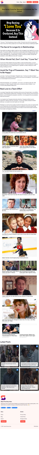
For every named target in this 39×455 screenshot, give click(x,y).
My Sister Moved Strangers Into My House (9, 364)
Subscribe (35, 2)
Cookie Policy (23, 416)
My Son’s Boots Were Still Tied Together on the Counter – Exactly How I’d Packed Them (28, 387)
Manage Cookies (23, 418)
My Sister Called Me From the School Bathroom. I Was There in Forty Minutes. (9, 387)
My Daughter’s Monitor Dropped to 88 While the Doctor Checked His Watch (29, 364)
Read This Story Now (6, 401)
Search (2, 418)
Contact (29, 2)
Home (2, 414)
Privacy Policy (23, 414)
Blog (2, 416)
